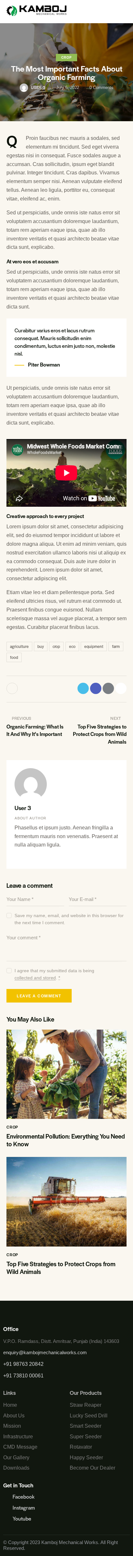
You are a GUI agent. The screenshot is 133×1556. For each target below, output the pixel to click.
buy (40, 646)
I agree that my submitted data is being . (54, 974)
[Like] (12, 688)
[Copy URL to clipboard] (121, 688)
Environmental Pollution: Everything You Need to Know (65, 1140)
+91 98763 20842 (23, 1364)
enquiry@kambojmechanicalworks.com (45, 1352)
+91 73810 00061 (23, 1375)
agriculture (19, 646)
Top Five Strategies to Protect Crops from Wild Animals (61, 1268)
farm (116, 646)
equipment (93, 646)
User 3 (23, 808)
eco (72, 646)
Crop (66, 57)
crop (56, 646)
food (14, 657)
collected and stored (35, 977)
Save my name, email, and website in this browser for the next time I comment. (69, 919)
